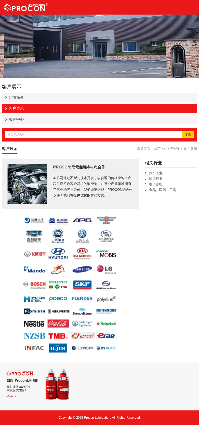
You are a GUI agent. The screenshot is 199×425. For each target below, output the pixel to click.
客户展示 (16, 108)
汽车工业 (156, 173)
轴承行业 (156, 179)
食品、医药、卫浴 (162, 190)
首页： (159, 149)
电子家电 (156, 184)
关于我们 (174, 149)
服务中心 (16, 119)
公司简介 (16, 97)
